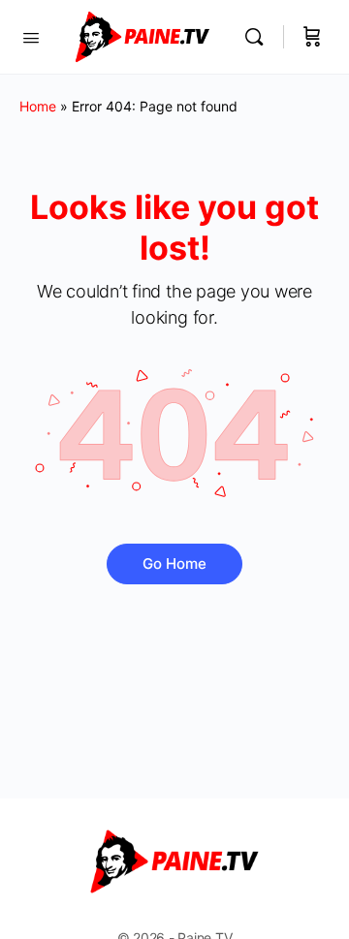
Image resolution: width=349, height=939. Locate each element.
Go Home (174, 563)
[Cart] (312, 37)
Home (37, 106)
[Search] (258, 37)
